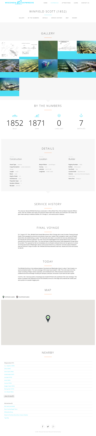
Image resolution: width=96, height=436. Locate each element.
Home (45, 3)
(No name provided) (9, 406)
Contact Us (85, 3)
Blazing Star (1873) (9, 389)
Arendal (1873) (8, 377)
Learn (76, 3)
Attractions (66, 3)
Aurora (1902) (8, 383)
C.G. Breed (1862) (8, 392)
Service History (56, 18)
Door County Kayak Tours (10, 409)
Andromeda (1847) (9, 374)
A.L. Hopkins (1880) (9, 366)
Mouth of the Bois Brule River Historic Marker (16, 415)
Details (45, 18)
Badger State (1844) (9, 386)
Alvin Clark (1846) (9, 371)
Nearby (74, 18)
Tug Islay (6, 418)
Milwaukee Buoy (8, 412)
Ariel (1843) (7, 380)
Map (67, 18)
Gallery (21, 18)
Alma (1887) (7, 368)
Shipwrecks (55, 3)
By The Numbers (33, 18)
